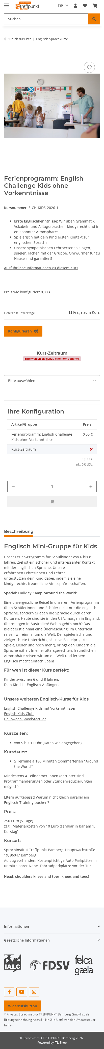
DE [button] (60, 5)
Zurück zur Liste (19, 39)
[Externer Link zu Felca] (84, 962)
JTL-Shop (61, 1042)
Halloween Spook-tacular (25, 719)
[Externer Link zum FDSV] (50, 962)
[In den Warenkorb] (8, 55)
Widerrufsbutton (22, 1006)
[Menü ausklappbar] (6, 3)
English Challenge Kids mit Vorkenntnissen (40, 708)
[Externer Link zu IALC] (14, 962)
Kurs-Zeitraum (23, 449)
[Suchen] (94, 18)
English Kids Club (19, 713)
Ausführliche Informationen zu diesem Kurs (41, 267)
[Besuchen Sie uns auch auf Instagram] (34, 992)
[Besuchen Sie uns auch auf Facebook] (9, 992)
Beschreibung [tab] (18, 531)
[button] (75, 6)
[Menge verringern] (13, 486)
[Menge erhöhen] (90, 486)
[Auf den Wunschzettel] (89, 67)
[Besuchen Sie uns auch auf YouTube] (21, 992)
